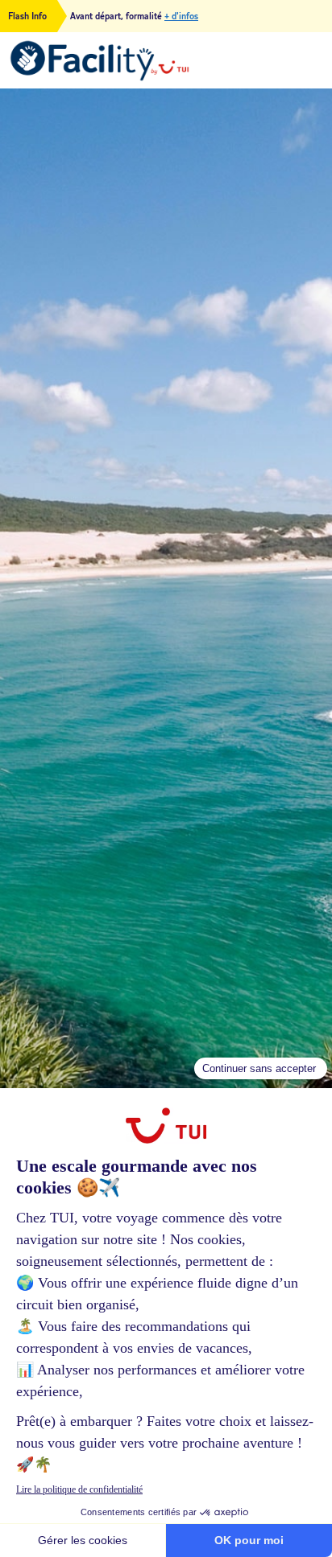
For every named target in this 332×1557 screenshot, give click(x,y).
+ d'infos (181, 16)
